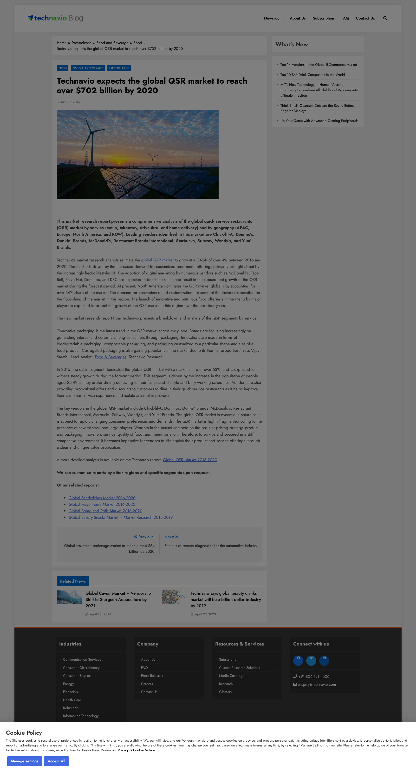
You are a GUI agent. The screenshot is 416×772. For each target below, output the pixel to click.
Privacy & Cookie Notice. (137, 750)
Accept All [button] (56, 761)
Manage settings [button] (24, 761)
